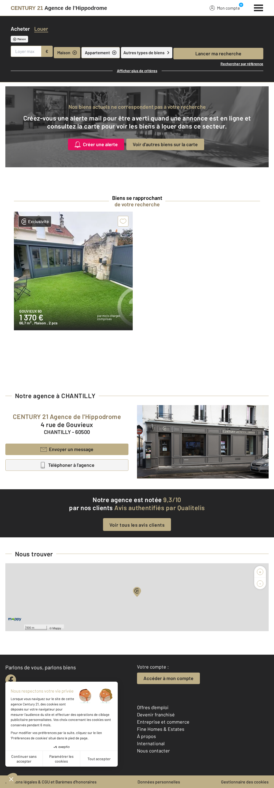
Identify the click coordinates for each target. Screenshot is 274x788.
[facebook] (10, 679)
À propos (146, 736)
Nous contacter (153, 751)
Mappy (56, 628)
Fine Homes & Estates (160, 729)
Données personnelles (159, 781)
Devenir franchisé (156, 714)
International (151, 743)
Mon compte (228, 7)
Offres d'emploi (153, 707)
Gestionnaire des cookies (245, 781)
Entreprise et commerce (163, 722)
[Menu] (258, 7)
